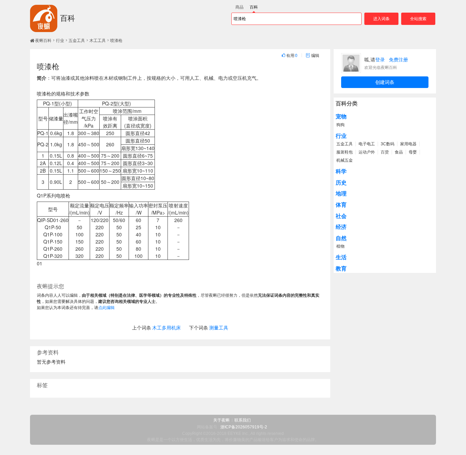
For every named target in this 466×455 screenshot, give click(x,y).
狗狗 (340, 124)
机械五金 (344, 160)
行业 (60, 40)
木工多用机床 (166, 327)
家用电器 (408, 144)
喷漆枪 (116, 40)
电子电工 (367, 144)
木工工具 (97, 40)
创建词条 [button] (384, 82)
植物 (340, 246)
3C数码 (387, 144)
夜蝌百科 (43, 40)
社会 (341, 216)
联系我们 (242, 420)
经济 (341, 227)
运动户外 (367, 152)
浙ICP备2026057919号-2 (243, 427)
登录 (380, 59)
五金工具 (77, 40)
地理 (341, 193)
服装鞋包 (344, 152)
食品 (399, 152)
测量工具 (218, 327)
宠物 (341, 116)
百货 (385, 152)
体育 (341, 205)
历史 (341, 183)
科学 (341, 171)
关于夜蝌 (221, 420)
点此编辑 (106, 307)
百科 (67, 18)
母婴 (413, 152)
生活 (341, 257)
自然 (341, 238)
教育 (341, 268)
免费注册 (398, 59)
